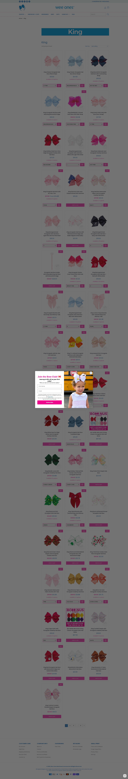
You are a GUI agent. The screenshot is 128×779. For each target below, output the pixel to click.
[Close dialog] (91, 373)
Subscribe (49, 402)
